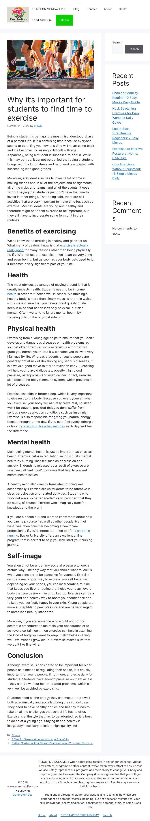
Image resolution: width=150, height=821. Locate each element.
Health (123, 9)
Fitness (64, 20)
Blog (76, 9)
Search (117, 42)
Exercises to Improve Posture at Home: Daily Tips (127, 153)
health (11, 294)
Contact (92, 9)
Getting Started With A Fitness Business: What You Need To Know (52, 743)
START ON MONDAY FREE (49, 9)
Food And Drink (42, 20)
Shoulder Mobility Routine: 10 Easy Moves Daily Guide (126, 97)
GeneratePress (22, 794)
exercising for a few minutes (43, 426)
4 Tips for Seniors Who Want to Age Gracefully (40, 739)
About (108, 9)
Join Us (107, 815)
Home (42, 815)
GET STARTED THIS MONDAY (80, 815)
